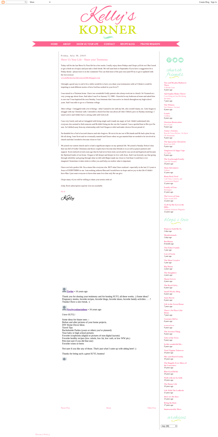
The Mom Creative (172, 260)
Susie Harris (169, 298)
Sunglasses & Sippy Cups (174, 150)
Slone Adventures (171, 168)
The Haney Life (170, 384)
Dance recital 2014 (170, 199)
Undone (167, 170)
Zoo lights (167, 153)
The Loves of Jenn (171, 196)
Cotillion (167, 116)
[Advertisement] (43, 99)
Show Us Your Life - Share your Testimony (84, 59)
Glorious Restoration (173, 122)
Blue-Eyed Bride (171, 371)
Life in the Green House (174, 304)
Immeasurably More (172, 409)
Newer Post (65, 408)
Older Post (152, 408)
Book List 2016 (169, 144)
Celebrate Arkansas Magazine (174, 209)
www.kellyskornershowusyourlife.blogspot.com (80, 78)
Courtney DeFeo (171, 319)
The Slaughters (170, 273)
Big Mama (168, 266)
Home (108, 408)
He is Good (168, 125)
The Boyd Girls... (171, 285)
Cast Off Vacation (170, 161)
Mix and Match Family (173, 356)
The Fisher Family (172, 248)
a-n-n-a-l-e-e (169, 325)
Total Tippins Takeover (174, 350)
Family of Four (170, 187)
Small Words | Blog (172, 291)
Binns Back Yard (171, 176)
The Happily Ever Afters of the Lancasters (175, 364)
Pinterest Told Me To (173, 229)
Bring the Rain (170, 403)
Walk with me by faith (173, 378)
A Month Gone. (169, 88)
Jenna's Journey (171, 131)
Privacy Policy (43, 434)
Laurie (167, 113)
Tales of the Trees (171, 338)
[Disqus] (108, 244)
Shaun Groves (170, 279)
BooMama (168, 241)
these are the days (171, 397)
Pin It (63, 191)
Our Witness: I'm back (172, 107)
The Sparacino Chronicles (175, 142)
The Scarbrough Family (174, 159)
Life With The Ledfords (174, 390)
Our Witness (169, 105)
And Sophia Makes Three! (175, 94)
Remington (168, 190)
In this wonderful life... (173, 344)
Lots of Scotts (169, 254)
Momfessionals (170, 235)
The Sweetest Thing (172, 331)
